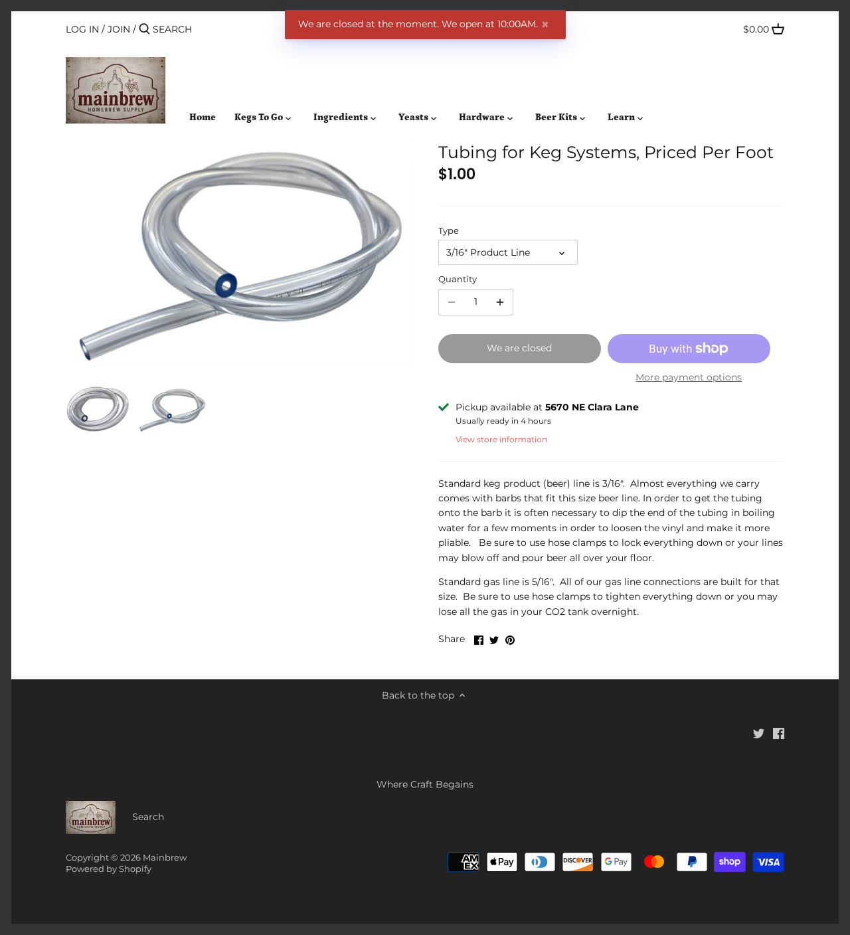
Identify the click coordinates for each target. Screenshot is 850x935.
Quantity (457, 279)
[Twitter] (758, 733)
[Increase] (500, 302)
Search (148, 817)
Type (448, 231)
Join (119, 29)
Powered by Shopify (108, 869)
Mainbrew (165, 858)
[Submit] (144, 29)
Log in (82, 29)
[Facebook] (778, 733)
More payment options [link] (689, 377)
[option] (97, 409)
